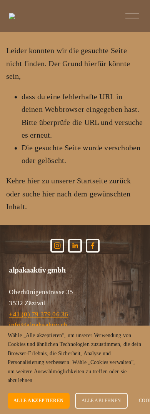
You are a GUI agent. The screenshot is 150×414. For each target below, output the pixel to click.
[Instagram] (57, 246)
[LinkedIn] (75, 246)
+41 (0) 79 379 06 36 (38, 314)
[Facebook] (93, 246)
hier (33, 181)
